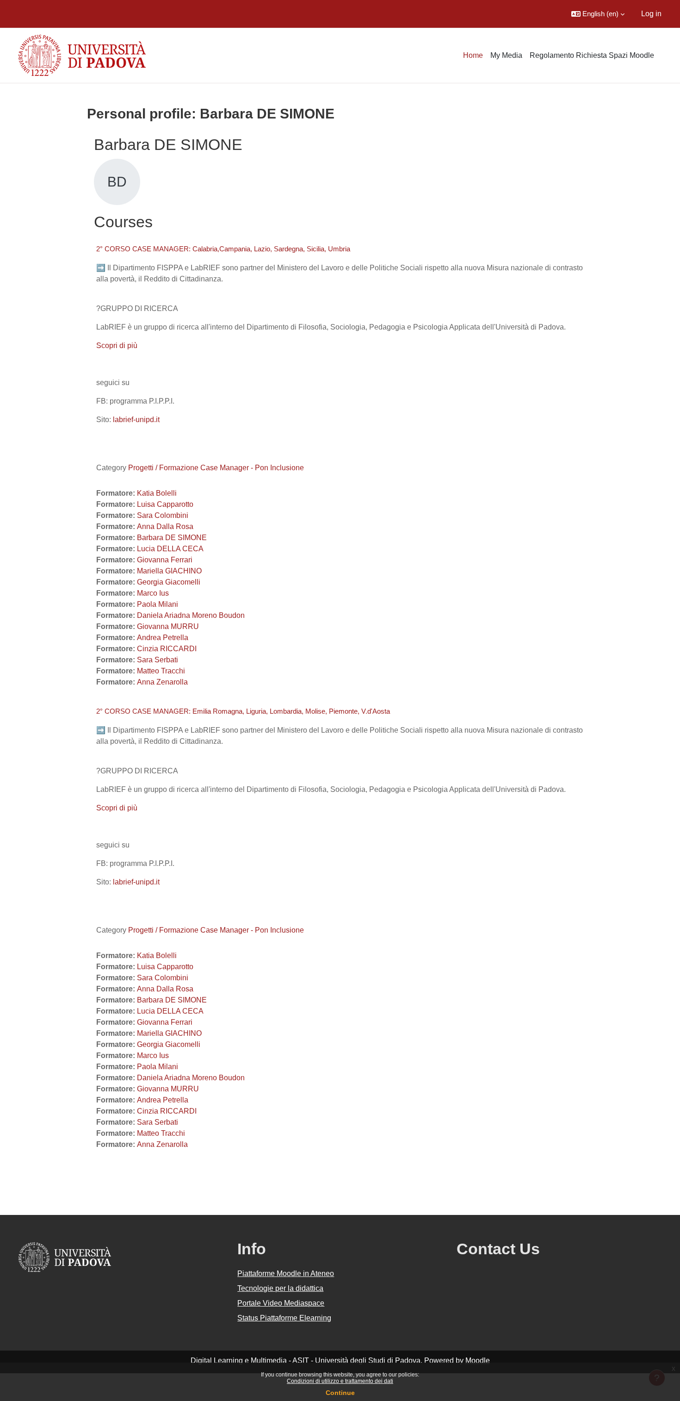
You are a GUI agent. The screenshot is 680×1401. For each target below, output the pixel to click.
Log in (651, 14)
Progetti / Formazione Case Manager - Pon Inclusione (216, 468)
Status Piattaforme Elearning (284, 1318)
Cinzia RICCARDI (167, 649)
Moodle (477, 1360)
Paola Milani (157, 604)
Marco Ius (153, 593)
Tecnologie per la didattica (280, 1288)
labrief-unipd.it (135, 419)
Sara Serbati (157, 660)
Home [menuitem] (473, 55)
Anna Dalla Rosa (165, 526)
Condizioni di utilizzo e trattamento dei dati (340, 1381)
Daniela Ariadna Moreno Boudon (191, 615)
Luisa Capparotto (165, 504)
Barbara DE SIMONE (172, 538)
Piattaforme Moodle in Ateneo (285, 1273)
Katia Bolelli (157, 493)
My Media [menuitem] (506, 55)
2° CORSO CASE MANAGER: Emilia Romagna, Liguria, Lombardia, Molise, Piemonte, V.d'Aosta (243, 711)
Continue (340, 1392)
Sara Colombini (162, 515)
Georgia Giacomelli (168, 582)
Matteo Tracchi (161, 671)
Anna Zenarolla (162, 682)
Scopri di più (116, 345)
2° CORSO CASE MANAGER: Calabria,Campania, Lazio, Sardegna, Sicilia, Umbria (223, 249)
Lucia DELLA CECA (170, 549)
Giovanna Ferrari (164, 560)
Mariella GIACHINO (169, 571)
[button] (598, 14)
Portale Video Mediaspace (280, 1303)
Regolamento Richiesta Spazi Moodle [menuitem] (592, 55)
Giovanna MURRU (168, 626)
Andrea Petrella (162, 637)
